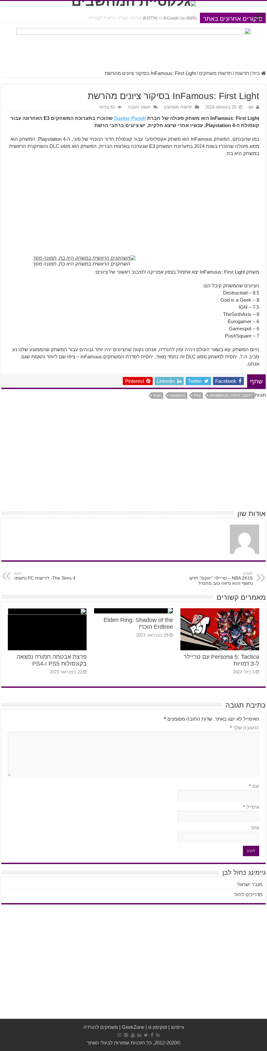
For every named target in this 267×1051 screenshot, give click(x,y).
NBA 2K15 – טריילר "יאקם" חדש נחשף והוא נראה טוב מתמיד (221, 578)
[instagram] (119, 1035)
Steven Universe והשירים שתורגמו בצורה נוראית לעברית (143, 18)
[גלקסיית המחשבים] (133, 3)
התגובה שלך (244, 727)
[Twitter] (146, 1035)
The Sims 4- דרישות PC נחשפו (45, 576)
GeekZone (133, 1027)
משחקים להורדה (100, 1027)
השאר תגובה (139, 107)
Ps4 (197, 395)
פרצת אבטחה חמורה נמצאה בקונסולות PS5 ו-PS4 (52, 660)
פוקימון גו (157, 1027)
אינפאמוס (177, 395)
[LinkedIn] (139, 1035)
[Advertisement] (133, 209)
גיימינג (177, 1027)
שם (254, 786)
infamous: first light (231, 395)
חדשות (242, 73)
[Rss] (157, 1035)
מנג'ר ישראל (249, 884)
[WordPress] (126, 1035)
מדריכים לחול (248, 894)
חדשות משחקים (215, 73)
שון (250, 107)
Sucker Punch (130, 118)
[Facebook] (152, 1035)
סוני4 (157, 395)
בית (256, 73)
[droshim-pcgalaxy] (133, 45)
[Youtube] (132, 1035)
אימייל (251, 807)
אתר (254, 827)
